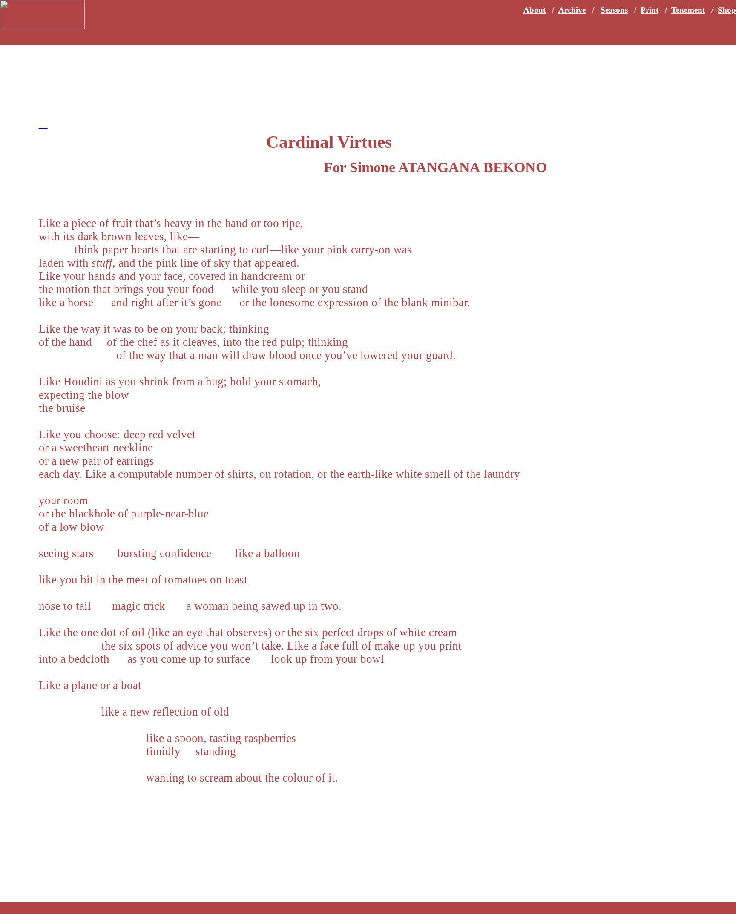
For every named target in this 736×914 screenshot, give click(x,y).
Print (649, 10)
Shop (727, 10)
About (534, 10)
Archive (572, 10)
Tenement (688, 10)
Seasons (614, 10)
